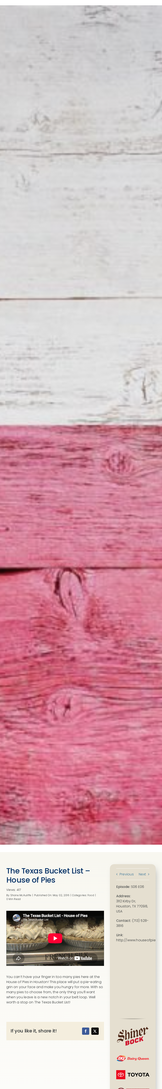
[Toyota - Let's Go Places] (132, 1071)
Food (91, 895)
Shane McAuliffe (20, 895)
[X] (95, 1031)
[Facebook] (85, 1031)
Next (142, 874)
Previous (127, 874)
